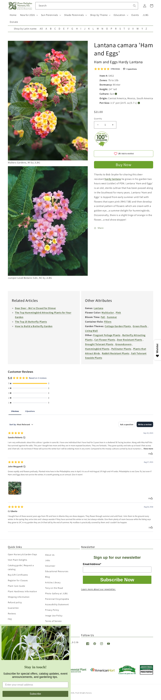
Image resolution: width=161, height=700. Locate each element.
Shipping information (19, 596)
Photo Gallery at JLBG (56, 593)
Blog (47, 576)
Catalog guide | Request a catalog (21, 567)
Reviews (12, 613)
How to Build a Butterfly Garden (34, 326)
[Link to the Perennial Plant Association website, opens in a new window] (74, 671)
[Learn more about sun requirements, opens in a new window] (116, 94)
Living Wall (91, 330)
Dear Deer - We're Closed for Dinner (35, 308)
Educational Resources (56, 571)
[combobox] (87, 5)
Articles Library (53, 582)
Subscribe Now (117, 579)
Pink (118, 312)
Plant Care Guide (16, 585)
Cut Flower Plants (104, 339)
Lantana (98, 308)
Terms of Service (53, 621)
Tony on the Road (54, 588)
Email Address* (92, 564)
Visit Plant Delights (17, 559)
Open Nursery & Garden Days (22, 554)
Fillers (107, 321)
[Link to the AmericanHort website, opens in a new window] (102, 670)
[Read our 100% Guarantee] (102, 145)
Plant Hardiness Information (22, 591)
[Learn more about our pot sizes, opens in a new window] (139, 103)
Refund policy (15, 602)
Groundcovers (123, 344)
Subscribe (35, 693)
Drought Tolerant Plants (99, 344)
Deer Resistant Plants (129, 339)
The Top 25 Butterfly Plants (31, 321)
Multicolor (108, 312)
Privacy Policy (52, 609)
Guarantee (13, 607)
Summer (112, 317)
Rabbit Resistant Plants (115, 353)
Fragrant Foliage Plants (106, 335)
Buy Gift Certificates (18, 574)
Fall (103, 317)
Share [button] (100, 227)
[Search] (134, 5)
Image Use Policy (53, 615)
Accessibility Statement (57, 604)
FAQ (10, 619)
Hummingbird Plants (97, 348)
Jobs (47, 560)
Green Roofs (140, 326)
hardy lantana (113, 179)
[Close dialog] (67, 627)
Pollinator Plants (121, 348)
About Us (50, 554)
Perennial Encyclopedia (57, 599)
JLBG (145, 15)
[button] (28, 15)
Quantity (98, 118)
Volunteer (50, 565)
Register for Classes (18, 580)
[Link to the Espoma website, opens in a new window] (127, 673)
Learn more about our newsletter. (98, 589)
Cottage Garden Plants (118, 326)
